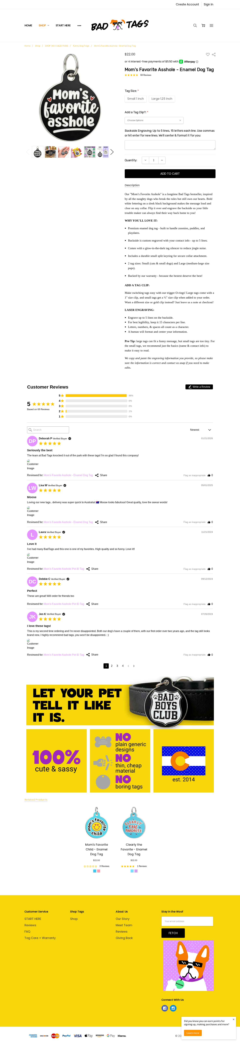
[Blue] (132, 871)
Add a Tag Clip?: (136, 112)
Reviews (30, 925)
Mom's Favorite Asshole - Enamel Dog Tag (68, 475)
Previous (27, 152)
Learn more (192, 1033)
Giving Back (124, 938)
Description (132, 185)
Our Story (122, 919)
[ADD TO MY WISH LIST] (106, 813)
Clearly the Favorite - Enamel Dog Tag (134, 849)
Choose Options (96, 828)
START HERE (63, 25)
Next (112, 152)
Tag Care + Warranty (40, 938)
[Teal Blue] (94, 871)
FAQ (27, 931)
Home (28, 25)
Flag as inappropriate (195, 475)
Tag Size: (132, 91)
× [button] (233, 1019)
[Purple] (136, 871)
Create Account (187, 4)
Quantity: (131, 160)
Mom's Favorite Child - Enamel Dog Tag (96, 849)
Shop (42, 25)
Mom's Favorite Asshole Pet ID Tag (64, 568)
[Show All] (79, 25)
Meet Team (124, 925)
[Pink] (98, 871)
